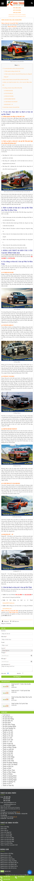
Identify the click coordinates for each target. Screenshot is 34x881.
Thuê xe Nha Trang (9, 772)
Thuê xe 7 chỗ (7, 741)
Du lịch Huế (7, 722)
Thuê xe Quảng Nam (9, 778)
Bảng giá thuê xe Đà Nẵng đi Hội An (9, 862)
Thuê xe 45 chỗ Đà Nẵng (6, 843)
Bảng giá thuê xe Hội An (6, 857)
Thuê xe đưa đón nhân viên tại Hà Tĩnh (21, 697)
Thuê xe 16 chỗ (8, 732)
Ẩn (18, 65)
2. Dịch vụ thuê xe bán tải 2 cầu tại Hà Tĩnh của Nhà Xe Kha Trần (15, 79)
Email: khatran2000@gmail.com (8, 802)
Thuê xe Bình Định (9, 745)
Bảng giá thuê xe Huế (5, 855)
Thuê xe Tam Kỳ (8, 785)
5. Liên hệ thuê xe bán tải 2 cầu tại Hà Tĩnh (10, 107)
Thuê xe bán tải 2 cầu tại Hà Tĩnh (11, 19)
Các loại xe (6, 715)
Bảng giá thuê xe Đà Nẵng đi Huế (8, 864)
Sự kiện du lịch (8, 730)
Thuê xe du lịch (8, 753)
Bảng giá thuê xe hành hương (7, 859)
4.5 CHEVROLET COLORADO (10, 101)
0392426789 (24, 813)
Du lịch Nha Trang (9, 724)
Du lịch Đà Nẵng (8, 719)
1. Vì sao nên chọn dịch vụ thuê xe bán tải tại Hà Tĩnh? (13, 68)
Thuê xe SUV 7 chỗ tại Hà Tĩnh (20, 690)
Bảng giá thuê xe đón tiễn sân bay (8, 868)
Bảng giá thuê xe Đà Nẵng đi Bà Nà (9, 866)
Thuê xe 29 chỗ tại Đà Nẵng (7, 839)
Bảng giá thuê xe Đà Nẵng (6, 853)
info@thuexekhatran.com (8, 804)
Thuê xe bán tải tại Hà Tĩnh (19, 703)
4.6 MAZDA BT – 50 (8, 104)
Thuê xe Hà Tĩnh (8, 761)
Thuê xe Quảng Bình (10, 776)
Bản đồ (18, 812)
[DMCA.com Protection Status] (17, 871)
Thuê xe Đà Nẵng (8, 757)
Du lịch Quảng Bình (9, 726)
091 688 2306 (17, 7)
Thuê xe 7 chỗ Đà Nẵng (6, 835)
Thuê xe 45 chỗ (8, 740)
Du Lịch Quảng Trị (9, 728)
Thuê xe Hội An (8, 766)
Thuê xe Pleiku (8, 774)
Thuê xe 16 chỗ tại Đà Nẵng (7, 837)
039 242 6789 (17, 12)
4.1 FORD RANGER (8, 90)
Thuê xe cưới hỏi (8, 749)
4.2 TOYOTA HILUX (8, 93)
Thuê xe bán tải (8, 743)
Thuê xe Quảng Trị (9, 781)
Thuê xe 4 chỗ (7, 738)
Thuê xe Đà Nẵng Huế (5, 832)
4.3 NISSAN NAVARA (9, 96)
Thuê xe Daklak (8, 751)
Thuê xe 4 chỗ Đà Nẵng (6, 834)
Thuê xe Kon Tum (9, 770)
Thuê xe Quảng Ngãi (9, 780)
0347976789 (10, 818)
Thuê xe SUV (7, 783)
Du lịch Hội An (8, 721)
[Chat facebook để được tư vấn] (31, 879)
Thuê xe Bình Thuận (9, 747)
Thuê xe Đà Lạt (8, 755)
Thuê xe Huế (7, 768)
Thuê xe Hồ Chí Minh (10, 764)
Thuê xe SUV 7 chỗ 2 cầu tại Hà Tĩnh (21, 684)
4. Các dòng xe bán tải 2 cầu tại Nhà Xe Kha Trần (12, 87)
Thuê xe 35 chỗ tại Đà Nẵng (7, 841)
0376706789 (11, 813)
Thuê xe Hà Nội (8, 759)
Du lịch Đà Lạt (7, 717)
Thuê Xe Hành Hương (10, 762)
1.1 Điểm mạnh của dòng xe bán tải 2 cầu (12, 71)
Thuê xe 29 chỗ (8, 734)
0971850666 (18, 813)
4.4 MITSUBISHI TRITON (9, 99)
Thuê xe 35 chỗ (8, 736)
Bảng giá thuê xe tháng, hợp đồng (8, 860)
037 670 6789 (17, 10)
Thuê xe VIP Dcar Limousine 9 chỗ (9, 845)
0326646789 (3, 818)
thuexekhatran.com (7, 608)
